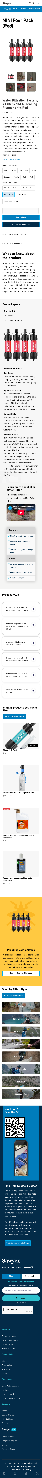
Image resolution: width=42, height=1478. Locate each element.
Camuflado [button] (24, 170)
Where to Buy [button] (31, 1276)
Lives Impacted (8, 1394)
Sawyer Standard (9, 1415)
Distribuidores (7, 1419)
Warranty (27, 1470)
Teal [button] (31, 177)
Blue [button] (14, 170)
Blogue (4, 1361)
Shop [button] (11, 1276)
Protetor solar (7, 1345)
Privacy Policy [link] (27, 1467)
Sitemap (25, 1464)
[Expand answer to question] (33, 609)
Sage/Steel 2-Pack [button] (11, 201)
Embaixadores (7, 1365)
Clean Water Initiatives (10, 1386)
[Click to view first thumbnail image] (10, 76)
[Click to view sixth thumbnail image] (31, 87)
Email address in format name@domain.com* (21, 1285)
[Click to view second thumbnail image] (21, 76)
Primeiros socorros (9, 1349)
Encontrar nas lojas (21, 224)
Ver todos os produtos (14, 716)
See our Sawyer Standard (21, 973)
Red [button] (24, 177)
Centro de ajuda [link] (8, 1437)
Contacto (5, 1423)
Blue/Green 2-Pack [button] (11, 188)
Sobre (4, 1411)
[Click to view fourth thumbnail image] (10, 87)
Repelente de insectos (10, 1340)
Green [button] (34, 170)
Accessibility (13, 1467)
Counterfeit (16, 1470)
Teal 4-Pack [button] (21, 194)
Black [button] (6, 170)
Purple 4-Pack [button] (28, 188)
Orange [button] (7, 177)
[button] (32, 3)
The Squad (6, 1369)
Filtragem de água (34, 8)
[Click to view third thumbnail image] (31, 76)
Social (4, 1374)
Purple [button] (16, 177)
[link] (7, 3)
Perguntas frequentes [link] (10, 1441)
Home (15, 8)
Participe (5, 1390)
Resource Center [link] (8, 1449)
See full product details (11, 160)
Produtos (23, 8)
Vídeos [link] (4, 1445)
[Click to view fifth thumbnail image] (21, 87)
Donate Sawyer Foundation (12, 1398)
